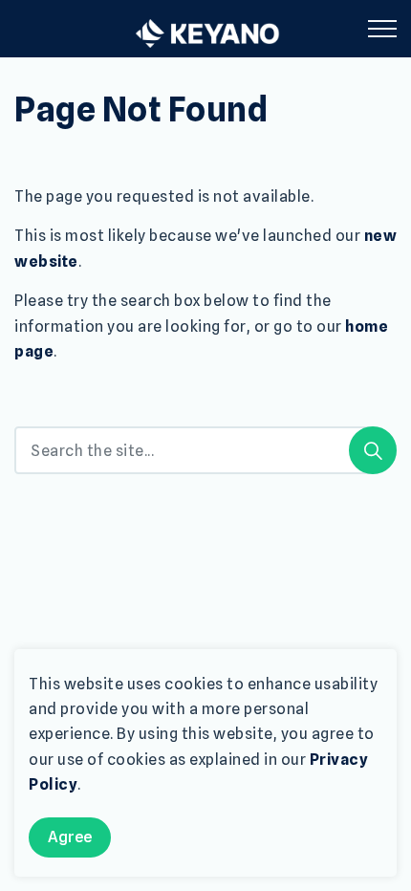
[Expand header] (382, 28)
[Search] (373, 450)
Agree (70, 837)
